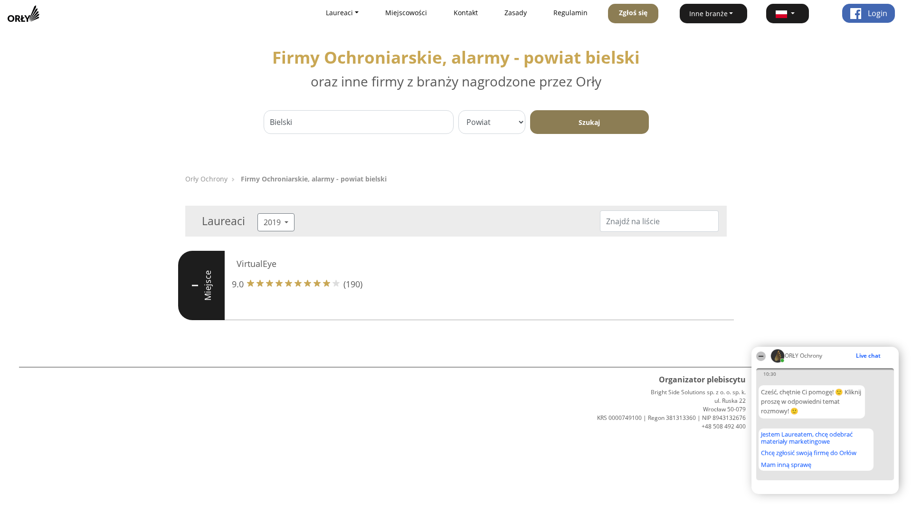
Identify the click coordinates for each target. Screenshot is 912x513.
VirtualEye (256, 263)
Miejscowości (406, 12)
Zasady (515, 12)
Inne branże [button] (708, 13)
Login (876, 13)
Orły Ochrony (206, 178)
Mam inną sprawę (786, 464)
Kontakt (466, 12)
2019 (273, 222)
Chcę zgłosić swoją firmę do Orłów (808, 453)
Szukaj (589, 122)
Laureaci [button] (339, 12)
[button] (787, 13)
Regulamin (570, 12)
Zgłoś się (633, 12)
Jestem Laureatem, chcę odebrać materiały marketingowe (807, 438)
